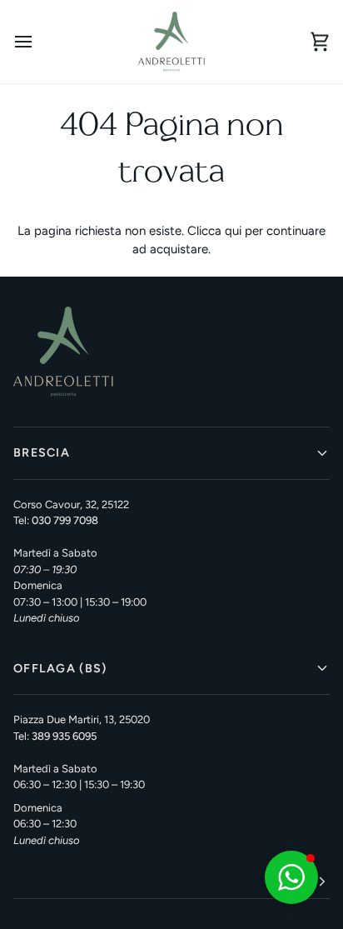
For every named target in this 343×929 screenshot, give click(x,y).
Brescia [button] (41, 452)
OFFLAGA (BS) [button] (60, 668)
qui (233, 230)
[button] (171, 882)
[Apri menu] (38, 41)
